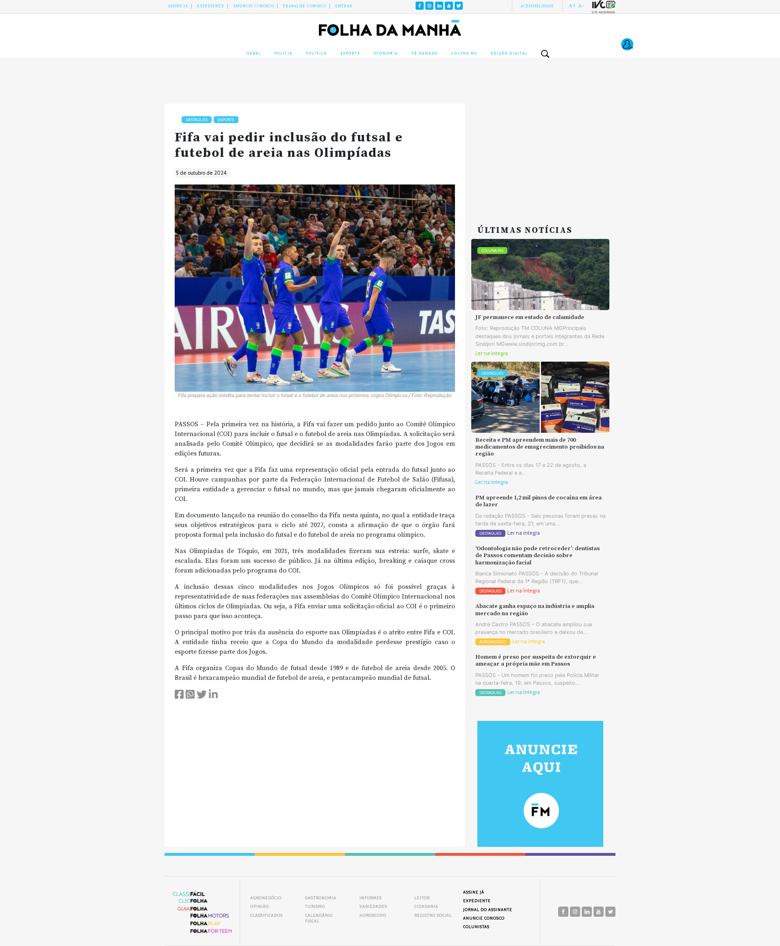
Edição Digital (509, 53)
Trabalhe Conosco (304, 6)
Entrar (344, 6)
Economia (386, 53)
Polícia (283, 53)
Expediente (210, 6)
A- (581, 5)
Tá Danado (425, 53)
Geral (254, 53)
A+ (572, 5)
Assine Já (178, 6)
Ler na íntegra (491, 353)
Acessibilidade (537, 6)
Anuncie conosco (253, 6)
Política (316, 53)
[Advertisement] (540, 154)
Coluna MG (464, 53)
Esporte (350, 53)
